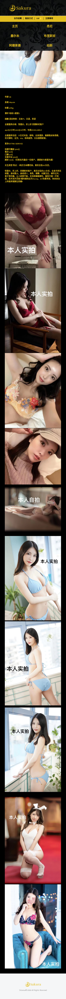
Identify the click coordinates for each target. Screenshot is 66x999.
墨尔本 (15, 36)
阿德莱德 (15, 45)
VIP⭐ (39, 18)
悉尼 (50, 26)
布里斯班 (49, 36)
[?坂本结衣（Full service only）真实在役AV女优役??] (33, 69)
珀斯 (50, 45)
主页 (15, 26)
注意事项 (49, 18)
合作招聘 (18, 18)
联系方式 (29, 18)
